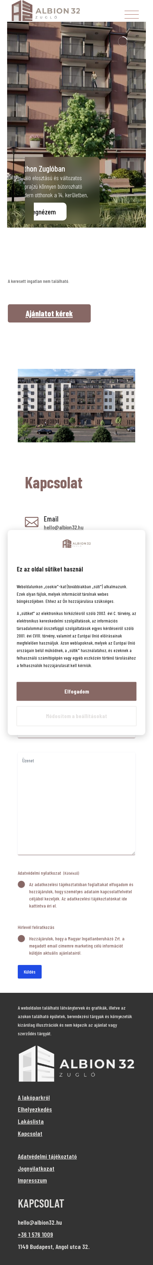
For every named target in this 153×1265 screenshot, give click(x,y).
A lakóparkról (34, 1097)
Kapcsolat (30, 1133)
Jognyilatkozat (36, 1168)
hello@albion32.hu (64, 527)
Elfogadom (76, 691)
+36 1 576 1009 (35, 1234)
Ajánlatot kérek (49, 313)
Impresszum (32, 1180)
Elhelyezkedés (35, 1109)
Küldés (30, 972)
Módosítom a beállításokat (76, 716)
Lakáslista (31, 1121)
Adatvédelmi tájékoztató (47, 1156)
